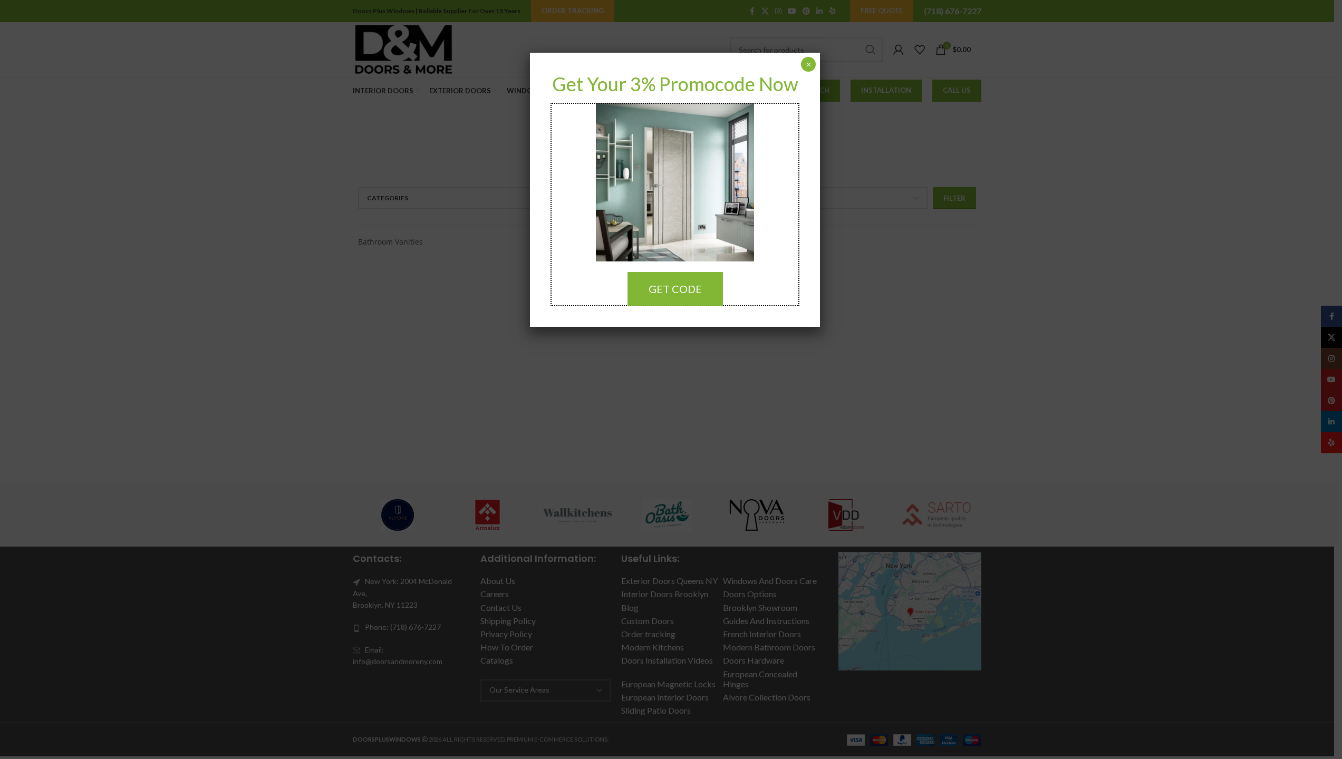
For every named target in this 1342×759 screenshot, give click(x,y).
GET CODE (675, 289)
